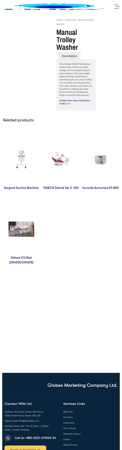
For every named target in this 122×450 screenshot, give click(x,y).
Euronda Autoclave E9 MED (101, 188)
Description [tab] (69, 56)
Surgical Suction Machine (21, 188)
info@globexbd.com (28, 420)
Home (59, 19)
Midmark (70, 19)
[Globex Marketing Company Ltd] (54, 6)
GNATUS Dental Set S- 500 (61, 188)
